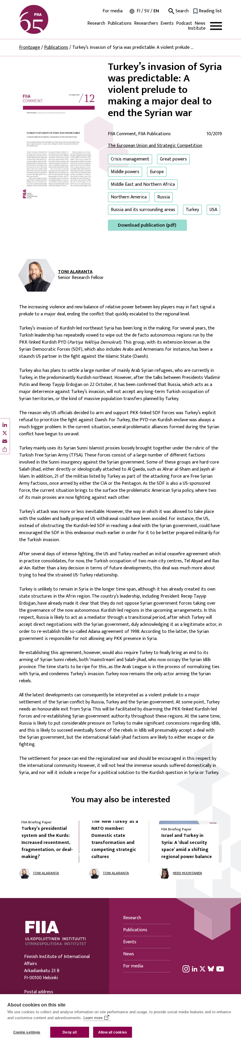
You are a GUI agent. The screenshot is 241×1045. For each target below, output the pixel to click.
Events (167, 23)
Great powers (173, 159)
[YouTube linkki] (220, 968)
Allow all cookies (112, 1032)
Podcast (184, 23)
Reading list (210, 11)
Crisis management (130, 159)
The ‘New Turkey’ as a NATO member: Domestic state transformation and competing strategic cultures (114, 839)
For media (113, 11)
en (156, 11)
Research (96, 23)
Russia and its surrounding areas (143, 210)
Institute (196, 28)
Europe (157, 172)
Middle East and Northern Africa (143, 184)
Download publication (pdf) (147, 225)
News (200, 23)
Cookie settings (26, 1032)
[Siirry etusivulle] (47, 19)
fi (138, 11)
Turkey (192, 210)
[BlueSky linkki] (211, 968)
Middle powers (125, 172)
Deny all (70, 1032)
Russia (163, 197)
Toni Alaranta (75, 272)
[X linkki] (202, 968)
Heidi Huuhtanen (187, 873)
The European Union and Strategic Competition (155, 146)
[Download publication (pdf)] (58, 146)
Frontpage (29, 47)
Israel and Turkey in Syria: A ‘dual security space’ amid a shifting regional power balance (186, 846)
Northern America (129, 197)
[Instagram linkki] (186, 968)
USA (213, 210)
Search (181, 11)
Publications (120, 23)
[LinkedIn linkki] (194, 968)
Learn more (93, 1018)
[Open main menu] (216, 26)
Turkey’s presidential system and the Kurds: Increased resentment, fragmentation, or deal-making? (47, 843)
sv (146, 11)
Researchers (146, 23)
